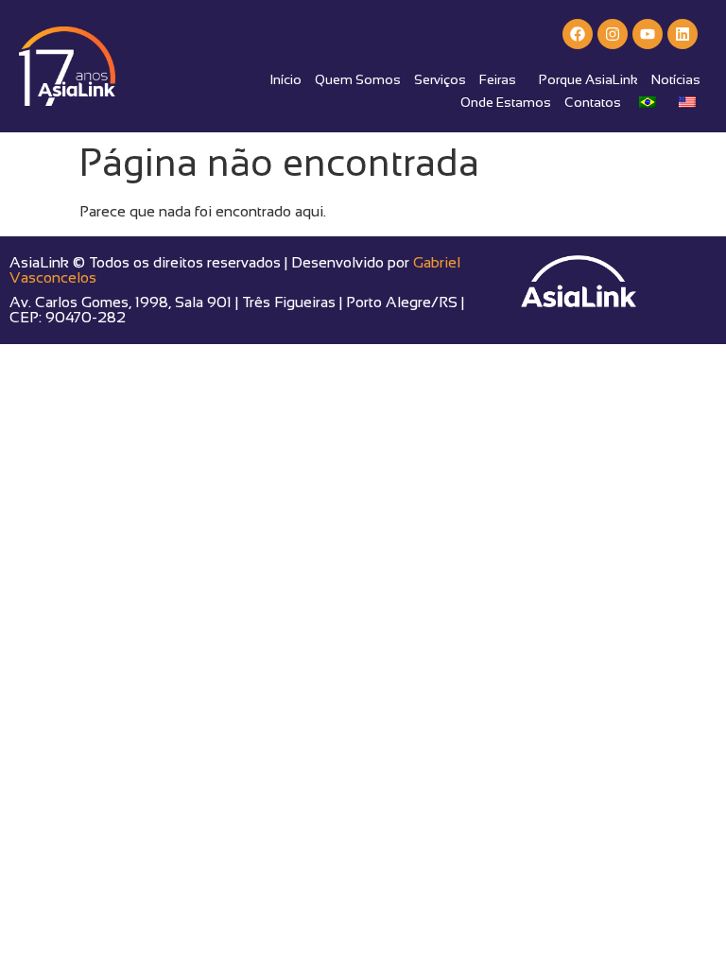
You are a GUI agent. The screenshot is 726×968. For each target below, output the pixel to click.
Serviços (440, 79)
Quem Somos (358, 79)
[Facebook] (577, 34)
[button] (502, 79)
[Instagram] (612, 34)
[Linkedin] (682, 34)
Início (285, 79)
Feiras (497, 79)
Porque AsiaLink (588, 79)
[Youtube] (647, 34)
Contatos (592, 102)
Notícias (675, 79)
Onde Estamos (505, 102)
